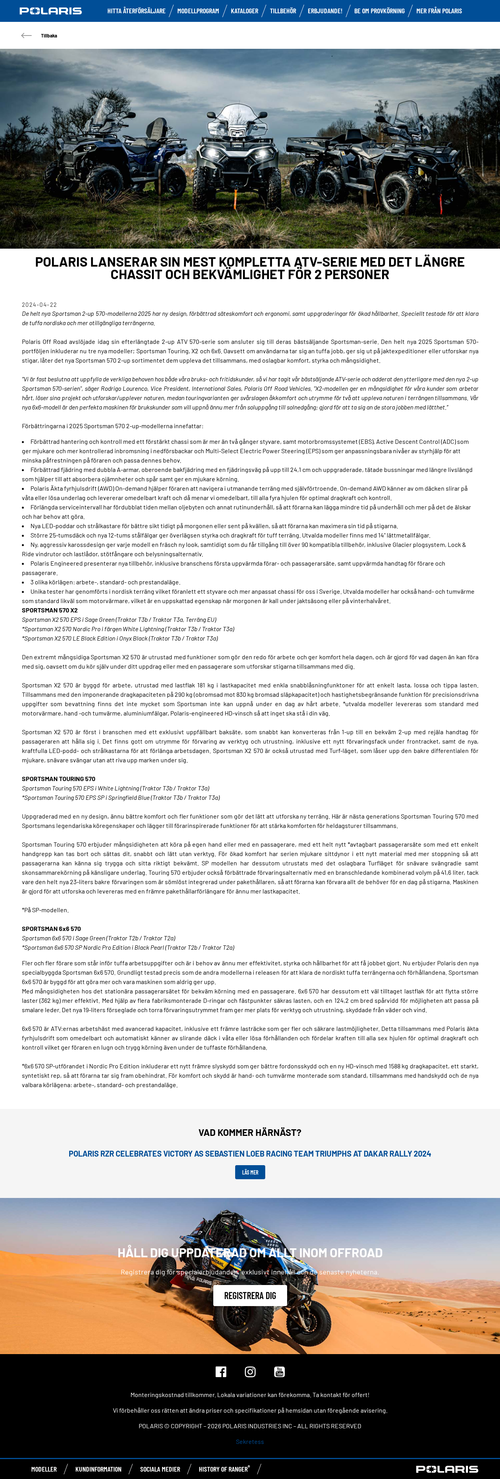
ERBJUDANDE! (325, 10)
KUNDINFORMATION (98, 1469)
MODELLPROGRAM (198, 10)
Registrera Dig (250, 1295)
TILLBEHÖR (283, 10)
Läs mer (250, 1172)
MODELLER (44, 1469)
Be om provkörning (379, 10)
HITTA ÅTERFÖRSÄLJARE (136, 10)
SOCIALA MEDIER (160, 1469)
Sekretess (250, 1441)
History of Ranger (224, 1469)
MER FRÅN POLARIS (439, 10)
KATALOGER (244, 10)
